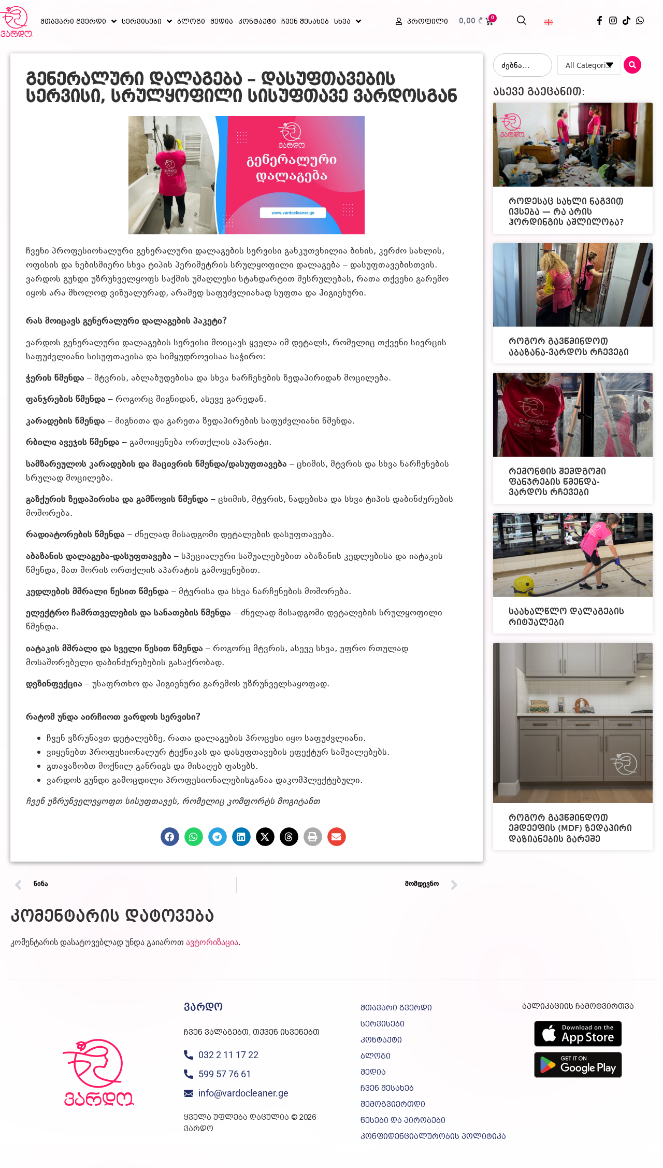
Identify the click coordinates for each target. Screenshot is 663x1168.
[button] (170, 836)
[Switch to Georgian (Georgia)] (548, 21)
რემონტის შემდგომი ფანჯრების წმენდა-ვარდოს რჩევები (557, 483)
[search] (521, 20)
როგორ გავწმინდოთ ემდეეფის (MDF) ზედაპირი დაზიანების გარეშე (570, 829)
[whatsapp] (640, 20)
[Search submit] (632, 65)
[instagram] (613, 20)
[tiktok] (626, 20)
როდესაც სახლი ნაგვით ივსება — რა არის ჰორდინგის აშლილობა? (566, 213)
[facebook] (599, 20)
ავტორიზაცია (212, 941)
